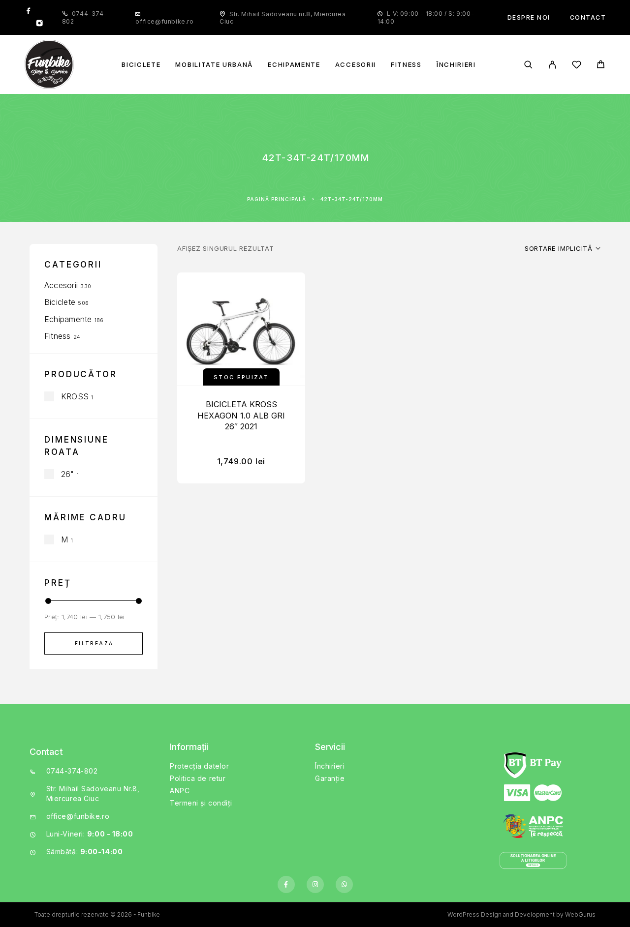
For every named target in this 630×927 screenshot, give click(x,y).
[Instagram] (39, 24)
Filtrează (94, 643)
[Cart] (601, 66)
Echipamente (294, 64)
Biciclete (141, 64)
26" (67, 474)
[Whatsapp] (344, 884)
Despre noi (528, 17)
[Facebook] (28, 11)
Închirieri (456, 64)
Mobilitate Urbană (214, 64)
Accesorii (355, 64)
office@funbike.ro (164, 21)
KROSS (75, 396)
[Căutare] (528, 65)
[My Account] (552, 65)
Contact (588, 17)
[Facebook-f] (286, 884)
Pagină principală (276, 199)
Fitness (406, 64)
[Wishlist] (577, 66)
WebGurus (580, 914)
